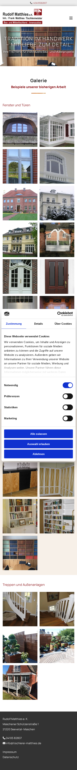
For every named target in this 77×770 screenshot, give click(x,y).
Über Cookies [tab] (63, 323)
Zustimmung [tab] (14, 323)
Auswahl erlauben (38, 443)
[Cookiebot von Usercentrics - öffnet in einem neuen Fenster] (57, 313)
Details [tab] (38, 323)
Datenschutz (11, 757)
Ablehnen (39, 454)
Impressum (10, 752)
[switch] (68, 396)
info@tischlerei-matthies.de (23, 743)
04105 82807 (14, 738)
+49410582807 (40, 2)
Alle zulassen (38, 433)
